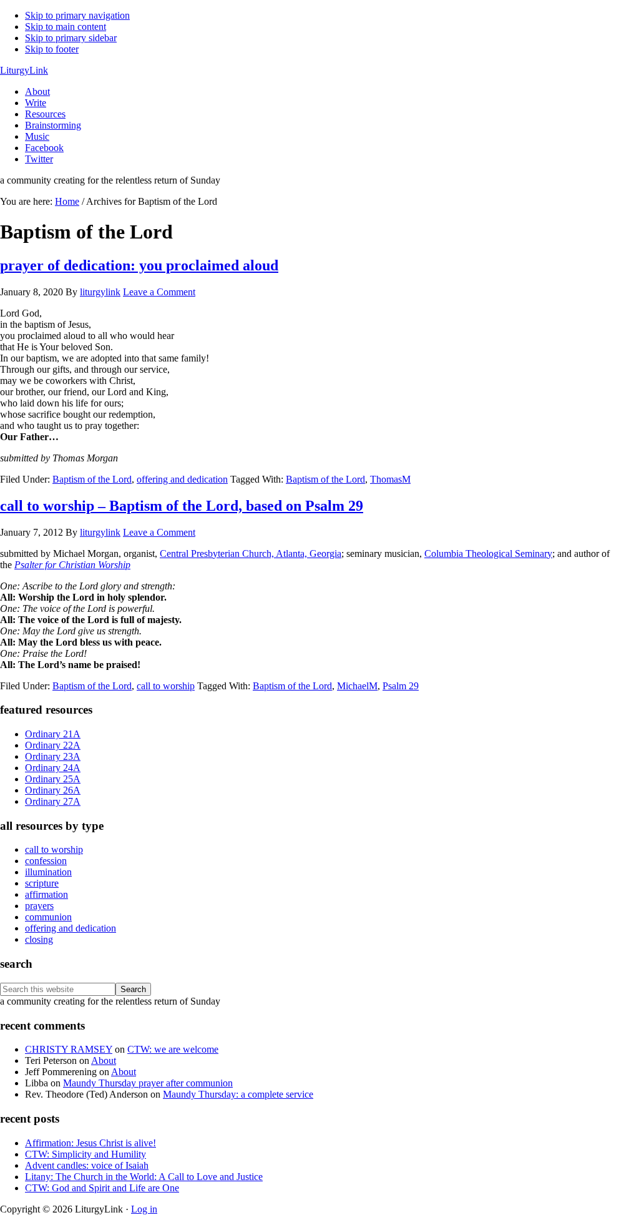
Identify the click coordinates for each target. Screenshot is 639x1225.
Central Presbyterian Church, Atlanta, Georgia (250, 553)
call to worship (166, 686)
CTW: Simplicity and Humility (85, 1154)
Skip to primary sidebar (71, 37)
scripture (42, 883)
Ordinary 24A (52, 767)
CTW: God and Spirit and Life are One (102, 1188)
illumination (48, 872)
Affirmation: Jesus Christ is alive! (90, 1143)
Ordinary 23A (52, 756)
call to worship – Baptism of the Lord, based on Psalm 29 (181, 506)
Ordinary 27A (52, 801)
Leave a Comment (159, 292)
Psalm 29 (401, 686)
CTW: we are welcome (172, 1049)
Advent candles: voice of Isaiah (87, 1165)
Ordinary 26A (52, 790)
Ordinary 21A (52, 734)
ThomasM (390, 479)
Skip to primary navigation (77, 15)
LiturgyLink (24, 70)
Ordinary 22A (52, 745)
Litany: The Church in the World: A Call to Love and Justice (144, 1176)
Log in (144, 1209)
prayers (39, 905)
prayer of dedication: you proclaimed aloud (139, 265)
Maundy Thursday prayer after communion (148, 1083)
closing (39, 939)
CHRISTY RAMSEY (68, 1049)
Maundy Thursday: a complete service (238, 1094)
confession (46, 860)
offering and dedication (182, 479)
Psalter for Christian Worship (72, 564)
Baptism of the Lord (92, 479)
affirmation (46, 894)
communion (48, 917)
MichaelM (357, 686)
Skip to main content (65, 26)
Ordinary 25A (52, 779)
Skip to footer (52, 49)
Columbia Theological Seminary (488, 553)
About (103, 1060)
